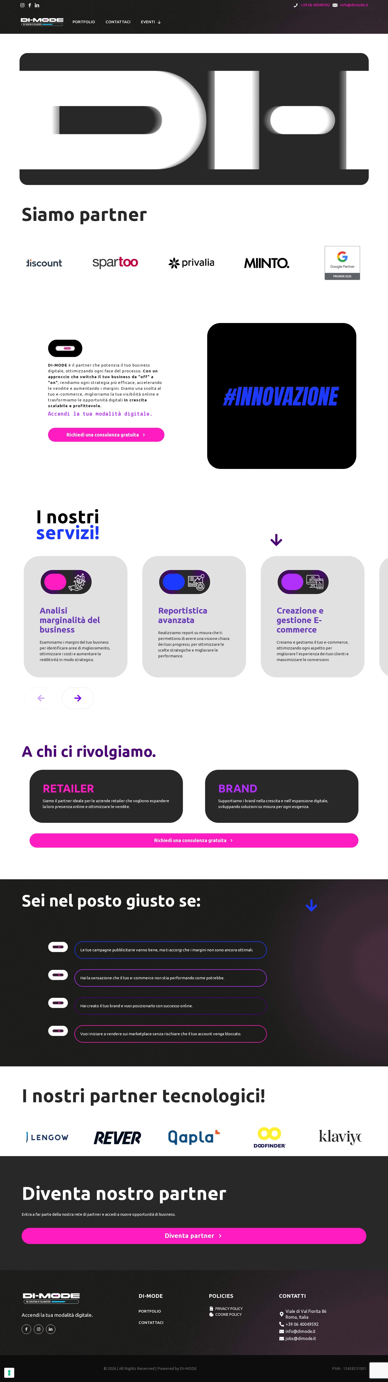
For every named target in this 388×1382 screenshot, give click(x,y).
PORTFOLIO (150, 1311)
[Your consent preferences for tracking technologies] (9, 1373)
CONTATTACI (151, 1322)
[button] (78, 698)
